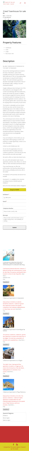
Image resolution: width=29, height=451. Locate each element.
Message (5, 215)
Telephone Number (8, 208)
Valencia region (6, 420)
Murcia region (6, 418)
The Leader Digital (15, 447)
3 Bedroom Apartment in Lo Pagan (12, 360)
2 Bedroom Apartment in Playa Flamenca (14, 392)
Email (5, 201)
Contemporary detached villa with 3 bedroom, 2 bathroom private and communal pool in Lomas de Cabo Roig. (14, 263)
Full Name (6, 194)
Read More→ (19, 309)
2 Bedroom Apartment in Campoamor (13, 298)
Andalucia (5, 415)
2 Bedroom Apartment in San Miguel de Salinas (14, 330)
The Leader (15, 449)
